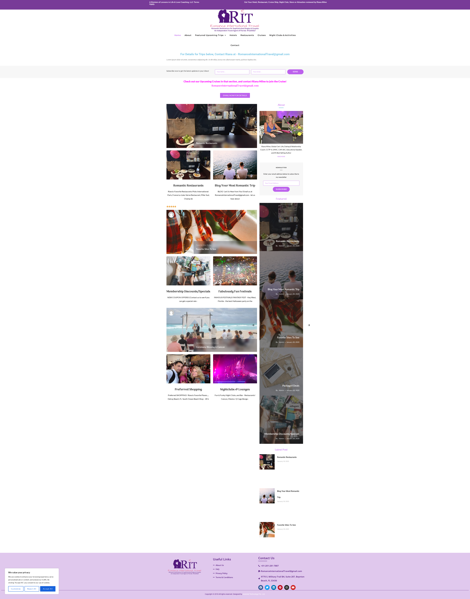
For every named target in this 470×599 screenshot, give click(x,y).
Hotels (233, 35)
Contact (235, 45)
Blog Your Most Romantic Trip (235, 185)
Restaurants (247, 35)
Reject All (31, 589)
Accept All (48, 589)
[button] (210, 35)
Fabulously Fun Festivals (235, 291)
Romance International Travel (290, 349)
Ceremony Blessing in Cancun (207, 343)
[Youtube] (293, 587)
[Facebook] (260, 587)
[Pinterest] (280, 587)
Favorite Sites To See (204, 245)
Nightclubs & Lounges (235, 389)
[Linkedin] (273, 587)
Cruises (262, 35)
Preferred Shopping (188, 389)
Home (177, 35)
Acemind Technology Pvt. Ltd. (254, 594)
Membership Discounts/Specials (188, 291)
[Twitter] (267, 587)
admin (177, 214)
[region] (32, 581)
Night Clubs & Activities (282, 35)
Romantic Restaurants (204, 139)
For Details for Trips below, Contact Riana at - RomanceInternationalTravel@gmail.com (235, 54)
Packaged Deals (290, 386)
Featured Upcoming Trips (209, 35)
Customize (16, 589)
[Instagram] (286, 587)
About (188, 35)
